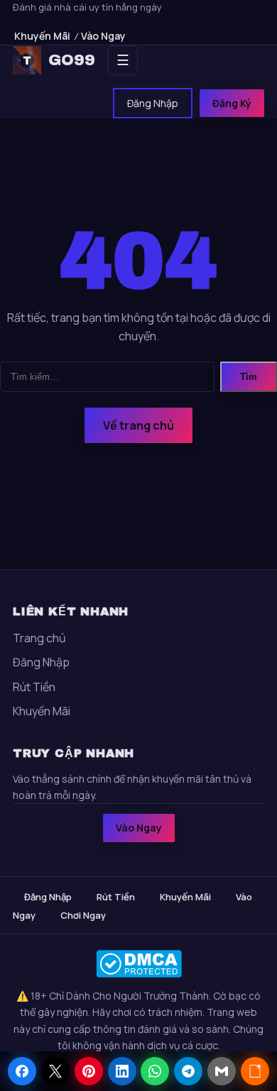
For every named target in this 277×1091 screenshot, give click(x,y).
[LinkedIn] (122, 1071)
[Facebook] (22, 1071)
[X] (55, 1071)
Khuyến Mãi (42, 36)
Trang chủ (39, 638)
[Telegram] (188, 1071)
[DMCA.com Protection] (138, 964)
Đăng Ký (231, 103)
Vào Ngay (103, 36)
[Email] (221, 1071)
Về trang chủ (138, 425)
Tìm (248, 376)
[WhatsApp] (155, 1071)
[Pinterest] (89, 1071)
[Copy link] (255, 1071)
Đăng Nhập (152, 103)
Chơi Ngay (83, 915)
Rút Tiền (34, 687)
